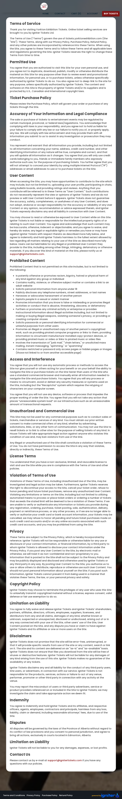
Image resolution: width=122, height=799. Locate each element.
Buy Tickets (111, 13)
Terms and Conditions (14, 795)
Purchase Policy (49, 795)
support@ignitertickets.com (27, 254)
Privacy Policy (33, 795)
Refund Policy (66, 795)
